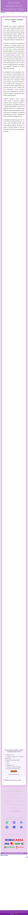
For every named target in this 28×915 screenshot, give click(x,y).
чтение (7, 763)
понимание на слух (10, 754)
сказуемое (9, 81)
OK (16, 913)
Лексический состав (12, 89)
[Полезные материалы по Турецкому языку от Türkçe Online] (14, 1)
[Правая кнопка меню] (27, 857)
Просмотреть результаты (13, 774)
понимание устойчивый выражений (13, 766)
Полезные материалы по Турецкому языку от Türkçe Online (14, 7)
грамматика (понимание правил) (13, 760)
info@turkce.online (16, 811)
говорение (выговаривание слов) (13, 768)
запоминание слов (10, 765)
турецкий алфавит (10, 55)
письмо (7, 761)
